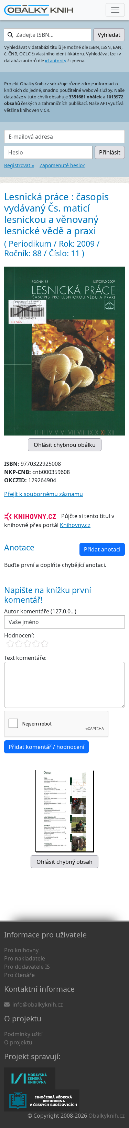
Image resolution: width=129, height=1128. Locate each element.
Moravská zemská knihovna (29, 1078)
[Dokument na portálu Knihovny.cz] (30, 516)
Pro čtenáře (19, 975)
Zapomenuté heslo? (62, 165)
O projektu (18, 1042)
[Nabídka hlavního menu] (115, 10)
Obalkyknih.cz (106, 1115)
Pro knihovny (21, 950)
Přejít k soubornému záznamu (43, 494)
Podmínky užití (23, 1034)
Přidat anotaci (102, 549)
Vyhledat (109, 35)
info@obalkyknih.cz (37, 1004)
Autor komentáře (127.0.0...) (40, 611)
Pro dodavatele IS (27, 966)
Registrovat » (19, 165)
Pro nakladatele (24, 958)
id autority (55, 60)
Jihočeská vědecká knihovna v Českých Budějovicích (41, 1100)
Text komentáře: (25, 658)
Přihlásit (109, 152)
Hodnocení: (19, 635)
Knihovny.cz (75, 525)
